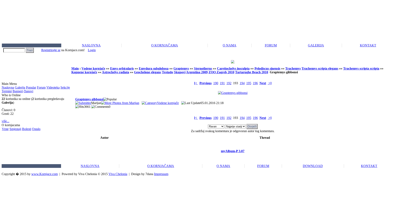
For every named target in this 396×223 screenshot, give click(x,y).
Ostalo (36, 129)
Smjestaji (15, 129)
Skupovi (179, 72)
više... (5, 121)
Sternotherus (203, 68)
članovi (28, 91)
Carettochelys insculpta (233, 68)
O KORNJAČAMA (164, 45)
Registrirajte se (50, 50)
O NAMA (229, 45)
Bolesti (26, 129)
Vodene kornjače (93, 68)
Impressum (161, 174)
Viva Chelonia (117, 174)
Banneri (18, 91)
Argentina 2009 (197, 72)
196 (255, 83)
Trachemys (293, 68)
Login (92, 50)
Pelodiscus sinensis (267, 68)
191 (222, 83)
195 (248, 83)
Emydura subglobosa (154, 68)
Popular (31, 87)
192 (228, 83)
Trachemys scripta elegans (320, 68)
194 (242, 83)
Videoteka (53, 87)
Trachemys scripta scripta (361, 68)
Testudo (167, 72)
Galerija (20, 87)
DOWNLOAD (313, 166)
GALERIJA (316, 45)
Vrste (5, 129)
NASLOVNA (91, 45)
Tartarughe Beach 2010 (251, 72)
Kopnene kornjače (84, 72)
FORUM (271, 45)
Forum (41, 87)
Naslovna (8, 87)
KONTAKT (368, 45)
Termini (7, 91)
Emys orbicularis (122, 68)
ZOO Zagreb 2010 (221, 72)
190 (215, 83)
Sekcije (65, 87)
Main (75, 68)
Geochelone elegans (147, 72)
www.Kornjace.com (44, 174)
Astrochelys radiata (115, 72)
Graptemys (181, 68)
